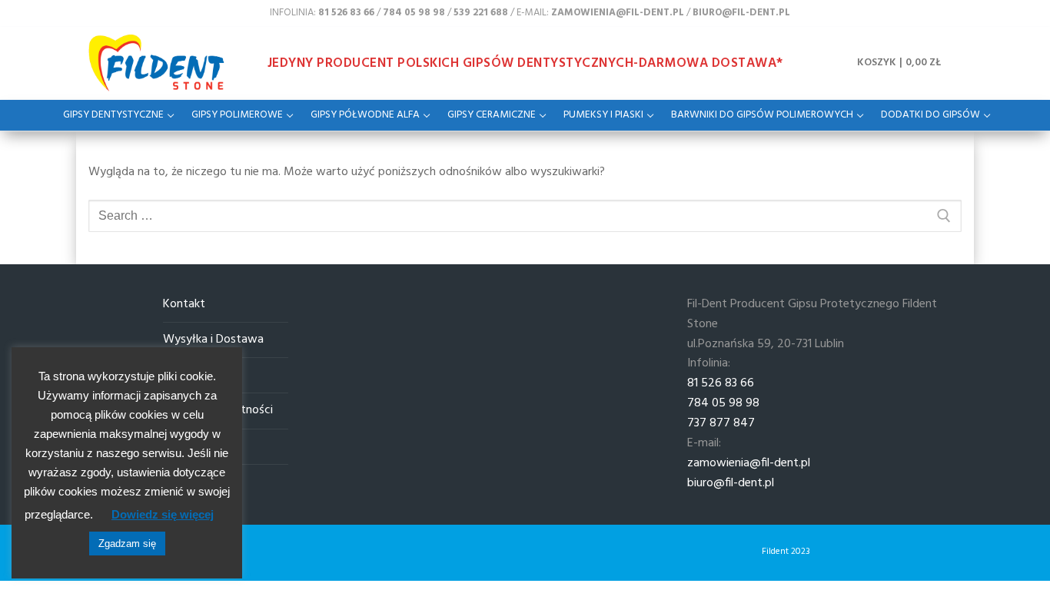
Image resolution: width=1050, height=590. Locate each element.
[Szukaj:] (525, 216)
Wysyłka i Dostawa (213, 340)
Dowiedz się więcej (162, 514)
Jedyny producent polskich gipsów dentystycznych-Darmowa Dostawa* (525, 63)
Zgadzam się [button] (127, 543)
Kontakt (184, 304)
